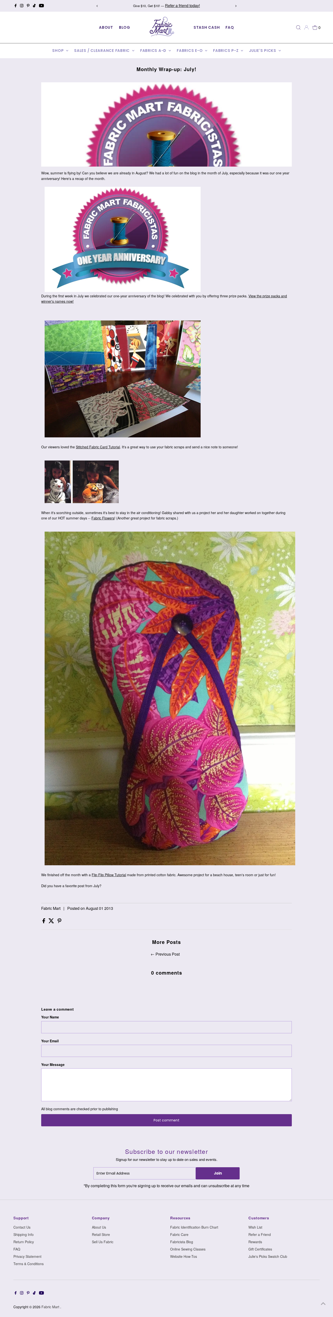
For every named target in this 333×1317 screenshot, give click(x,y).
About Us (99, 1227)
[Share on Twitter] (52, 921)
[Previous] (97, 5)
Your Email (50, 1040)
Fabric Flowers (102, 518)
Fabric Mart (50, 1306)
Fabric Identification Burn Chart (194, 1227)
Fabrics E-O (190, 50)
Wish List (255, 1227)
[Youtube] (41, 6)
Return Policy (23, 1241)
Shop (58, 50)
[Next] (235, 5)
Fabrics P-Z (226, 50)
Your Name (50, 1017)
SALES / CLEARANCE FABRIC (102, 50)
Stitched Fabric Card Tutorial (98, 446)
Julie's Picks (263, 50)
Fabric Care (179, 1234)
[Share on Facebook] (44, 921)
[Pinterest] (28, 6)
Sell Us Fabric (102, 1241)
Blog (124, 27)
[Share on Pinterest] (59, 921)
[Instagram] (22, 6)
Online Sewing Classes (188, 1249)
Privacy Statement (27, 1256)
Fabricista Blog (181, 1241)
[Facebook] (15, 6)
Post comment (166, 1120)
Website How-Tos (183, 1256)
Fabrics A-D (153, 50)
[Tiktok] (34, 6)
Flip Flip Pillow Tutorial (109, 874)
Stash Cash (207, 27)
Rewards (255, 1241)
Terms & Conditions (28, 1263)
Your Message (53, 1064)
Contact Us (21, 1227)
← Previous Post (165, 954)
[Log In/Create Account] (306, 27)
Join (218, 1173)
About (106, 27)
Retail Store (101, 1234)
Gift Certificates (260, 1249)
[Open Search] (298, 27)
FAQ (229, 27)
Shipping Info (23, 1234)
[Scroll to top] (323, 1303)
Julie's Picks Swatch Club (267, 1256)
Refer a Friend (259, 1234)
